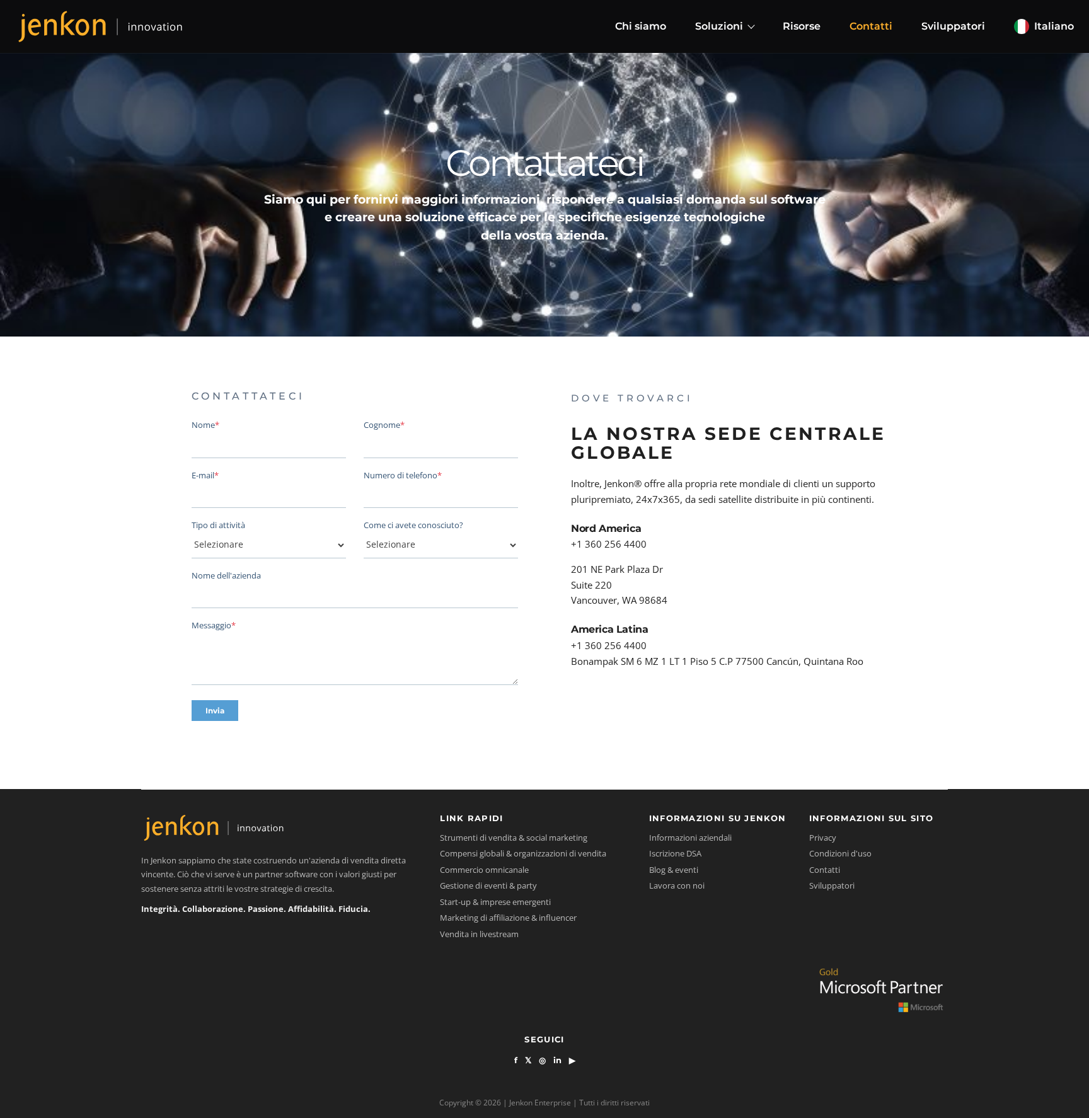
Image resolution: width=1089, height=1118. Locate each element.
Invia (214, 710)
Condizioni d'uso (840, 853)
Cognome (384, 424)
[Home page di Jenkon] (100, 26)
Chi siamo (640, 26)
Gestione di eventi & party (488, 885)
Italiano (1054, 26)
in (557, 1060)
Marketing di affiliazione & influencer (508, 917)
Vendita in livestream (479, 934)
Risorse (802, 26)
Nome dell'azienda (226, 575)
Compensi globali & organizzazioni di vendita (523, 853)
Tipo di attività (218, 525)
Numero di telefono (403, 475)
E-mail (205, 475)
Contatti (871, 26)
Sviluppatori (953, 26)
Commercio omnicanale (484, 869)
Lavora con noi (677, 885)
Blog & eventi (673, 869)
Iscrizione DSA (675, 853)
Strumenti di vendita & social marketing (513, 837)
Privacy (822, 837)
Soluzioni (719, 26)
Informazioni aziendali (690, 837)
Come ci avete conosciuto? (413, 525)
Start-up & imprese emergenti (495, 902)
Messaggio (214, 625)
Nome (205, 424)
